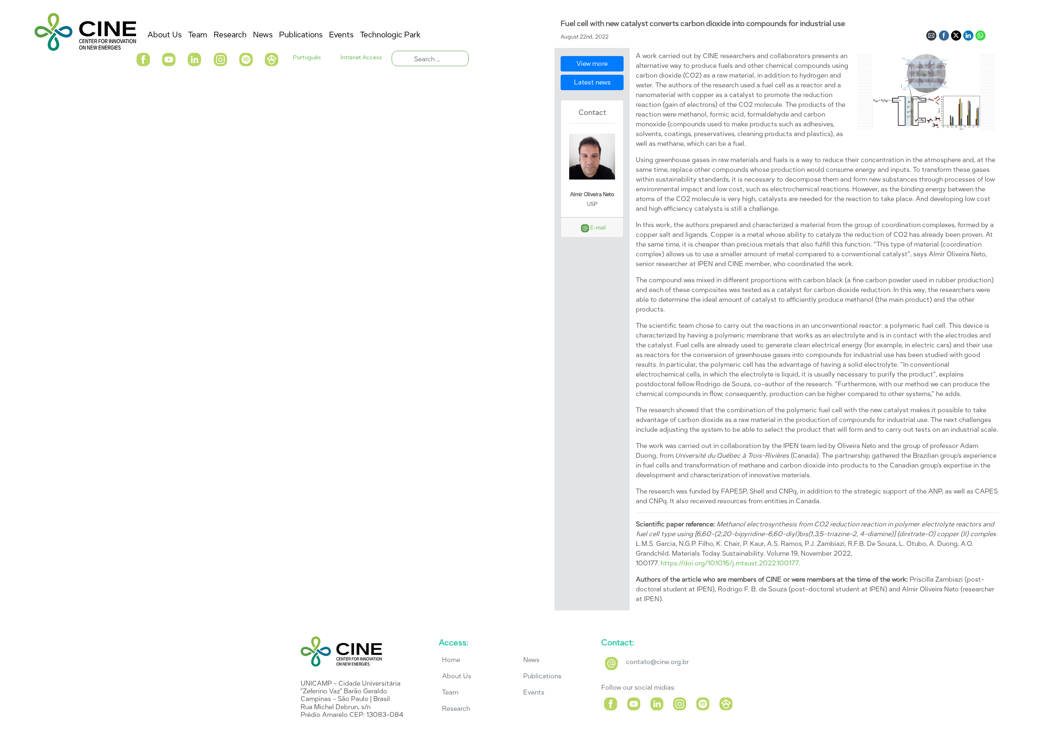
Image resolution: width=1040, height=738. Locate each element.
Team (450, 692)
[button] (142, 59)
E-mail (597, 228)
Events (533, 692)
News (531, 660)
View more (592, 63)
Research (456, 708)
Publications (542, 676)
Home (451, 660)
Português (307, 57)
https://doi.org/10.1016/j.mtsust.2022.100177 (729, 563)
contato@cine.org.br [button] (657, 662)
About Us (456, 676)
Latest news (592, 82)
